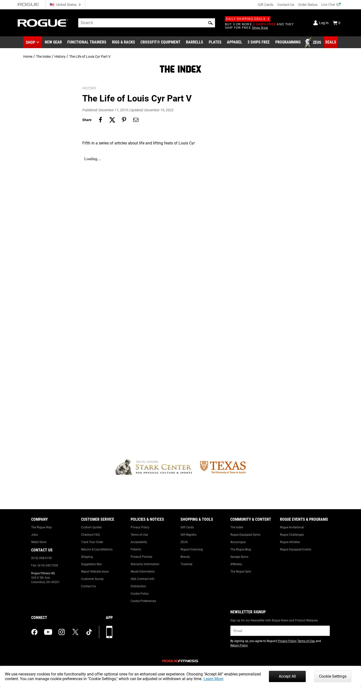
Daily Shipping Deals (245, 19)
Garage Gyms (239, 557)
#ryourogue (238, 542)
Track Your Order (92, 542)
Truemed (186, 564)
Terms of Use (139, 534)
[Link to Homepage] (43, 23)
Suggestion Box (91, 564)
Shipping (87, 557)
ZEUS (184, 542)
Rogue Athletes (290, 542)
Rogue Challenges (292, 534)
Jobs (34, 534)
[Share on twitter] (112, 120)
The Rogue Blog (240, 549)
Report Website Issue (95, 571)
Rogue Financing (191, 549)
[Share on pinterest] (124, 120)
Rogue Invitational (292, 527)
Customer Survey (92, 579)
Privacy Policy (140, 527)
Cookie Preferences (143, 601)
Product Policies (141, 557)
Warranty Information (145, 564)
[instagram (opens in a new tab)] (62, 632)
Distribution (138, 586)
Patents (136, 549)
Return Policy (239, 645)
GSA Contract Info (142, 579)
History (60, 56)
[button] (210, 23)
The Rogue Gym (240, 571)
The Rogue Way (41, 527)
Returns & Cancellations (96, 549)
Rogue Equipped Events (295, 549)
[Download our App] (109, 632)
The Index (43, 56)
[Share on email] (136, 120)
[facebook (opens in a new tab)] (34, 632)
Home (27, 56)
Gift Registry (188, 534)
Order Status (308, 5)
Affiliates (236, 564)
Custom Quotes (91, 527)
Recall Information (143, 571)
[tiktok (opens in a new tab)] (89, 632)
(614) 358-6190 (41, 558)
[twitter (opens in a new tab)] (75, 632)
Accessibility (139, 542)
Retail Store (38, 542)
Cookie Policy (140, 593)
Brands (185, 557)
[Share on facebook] (100, 120)
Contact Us (285, 5)
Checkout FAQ (90, 534)
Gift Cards (265, 5)
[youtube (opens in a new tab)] (48, 632)
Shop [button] (30, 42)
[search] (146, 23)
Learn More (213, 678)
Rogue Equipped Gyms (245, 534)
